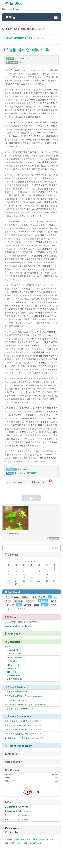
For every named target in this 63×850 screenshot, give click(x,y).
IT (50, 596)
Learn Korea (15, 653)
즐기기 (13, 661)
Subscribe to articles (17, 806)
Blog (11, 16)
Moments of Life (15, 675)
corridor (54, 600)
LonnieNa (37, 842)
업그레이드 (32, 472)
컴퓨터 (20, 62)
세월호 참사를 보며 (12, 708)
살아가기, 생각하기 (16, 657)
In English (12, 650)
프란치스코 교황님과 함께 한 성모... (19, 704)
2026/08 (31, 561)
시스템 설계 (9, 691)
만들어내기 (13, 665)
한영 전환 (21, 608)
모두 (9, 646)
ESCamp (43, 600)
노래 (55, 596)
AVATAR (54, 604)
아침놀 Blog (12, 3)
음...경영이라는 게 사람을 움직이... (19, 738)
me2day (15, 596)
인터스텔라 (9, 700)
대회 (19, 604)
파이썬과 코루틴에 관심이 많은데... (19, 729)
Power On (10, 604)
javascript (19, 600)
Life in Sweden (14, 678)
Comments (38, 481)
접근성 (45, 604)
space (36, 604)
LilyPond (27, 604)
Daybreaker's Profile (13, 626)
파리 (7, 596)
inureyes (20, 842)
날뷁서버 (22, 472)
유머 (13, 608)
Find (56, 547)
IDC (15, 472)
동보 (7, 608)
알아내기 (11, 672)
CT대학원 (31, 600)
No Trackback (15, 481)
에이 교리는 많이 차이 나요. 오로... (19, 725)
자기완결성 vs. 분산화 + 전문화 (17, 696)
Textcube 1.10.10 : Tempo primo (30, 839)
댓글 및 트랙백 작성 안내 (15, 621)
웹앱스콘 (26, 596)
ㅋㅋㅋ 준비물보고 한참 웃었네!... (18, 733)
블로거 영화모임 (39, 596)
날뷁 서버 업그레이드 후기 (17, 37)
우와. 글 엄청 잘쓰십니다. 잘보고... (19, 721)
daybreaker (23, 469)
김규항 (8, 600)
